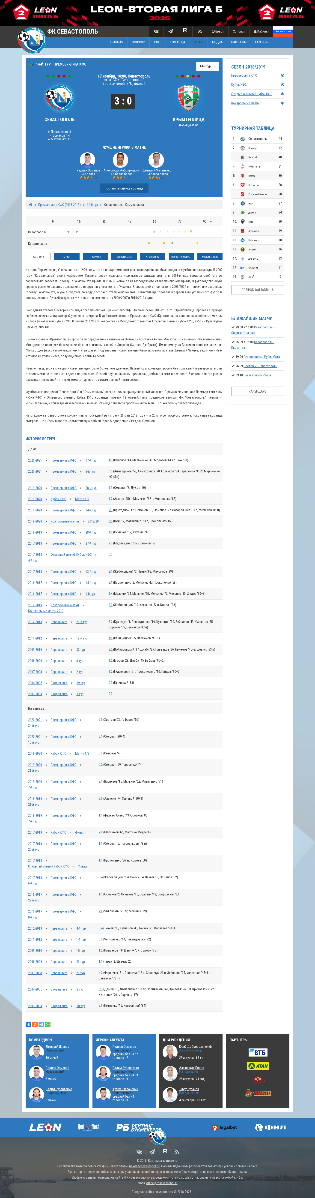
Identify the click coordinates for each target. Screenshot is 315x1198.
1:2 (111, 499)
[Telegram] (41, 1024)
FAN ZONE (262, 42)
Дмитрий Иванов (57, 1047)
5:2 (111, 622)
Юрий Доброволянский (195, 1047)
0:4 (101, 877)
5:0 (111, 471)
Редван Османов (57, 1068)
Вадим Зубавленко (59, 1089)
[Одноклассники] (35, 1024)
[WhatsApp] (48, 1024)
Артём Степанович (125, 1089)
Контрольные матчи (65, 521)
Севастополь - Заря (257, 375)
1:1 (111, 488)
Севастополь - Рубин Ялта (262, 357)
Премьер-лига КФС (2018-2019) (59, 205)
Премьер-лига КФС (64, 460)
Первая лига (59, 622)
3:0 (111, 521)
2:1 (111, 571)
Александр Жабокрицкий (121, 170)
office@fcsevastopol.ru (162, 1183)
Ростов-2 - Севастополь (260, 366)
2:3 (111, 510)
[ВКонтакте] (28, 1024)
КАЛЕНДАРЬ (258, 391)
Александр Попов (191, 1068)
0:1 (111, 683)
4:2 (101, 973)
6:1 (101, 989)
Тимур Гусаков (189, 1089)
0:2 (101, 765)
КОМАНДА (177, 42)
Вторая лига (59, 683)
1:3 (101, 894)
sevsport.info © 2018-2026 (173, 1192)
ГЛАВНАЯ (116, 42)
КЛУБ (157, 42)
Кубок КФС (58, 499)
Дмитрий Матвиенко (157, 170)
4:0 (111, 460)
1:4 (111, 593)
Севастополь (257, 139)
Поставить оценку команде (124, 188)
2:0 (111, 543)
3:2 (111, 649)
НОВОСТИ (138, 42)
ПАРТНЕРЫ (239, 42)
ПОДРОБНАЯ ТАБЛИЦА (258, 290)
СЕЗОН (198, 42)
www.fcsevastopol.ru (144, 1166)
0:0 (111, 554)
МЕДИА (217, 42)
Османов (94, 170)
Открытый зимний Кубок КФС (71, 554)
